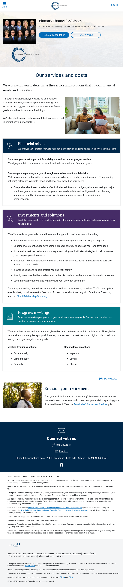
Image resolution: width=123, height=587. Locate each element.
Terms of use (88, 553)
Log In (114, 4)
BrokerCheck (30, 566)
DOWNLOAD (110, 378)
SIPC (71, 577)
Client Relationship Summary (32, 296)
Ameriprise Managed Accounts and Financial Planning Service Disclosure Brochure (54, 510)
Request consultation (54, 35)
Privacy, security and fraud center (23, 556)
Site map (60, 556)
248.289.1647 (63, 445)
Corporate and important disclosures (38, 553)
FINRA (62, 577)
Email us (63, 451)
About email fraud (46, 556)
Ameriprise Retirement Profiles (90, 404)
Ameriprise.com (14, 553)
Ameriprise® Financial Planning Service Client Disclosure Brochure (55, 508)
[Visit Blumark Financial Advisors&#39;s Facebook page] (61, 465)
